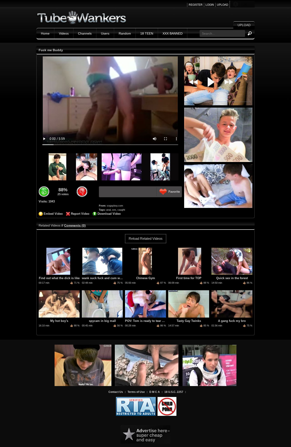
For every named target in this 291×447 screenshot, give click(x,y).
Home (45, 33)
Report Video (80, 213)
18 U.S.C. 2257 (173, 392)
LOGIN (210, 4)
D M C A (154, 392)
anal (108, 209)
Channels (85, 33)
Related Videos (49, 225)
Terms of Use (136, 392)
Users (105, 33)
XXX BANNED (173, 33)
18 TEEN (146, 33)
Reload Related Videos (146, 238)
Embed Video (53, 213)
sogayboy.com (115, 205)
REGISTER (196, 4)
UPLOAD (222, 4)
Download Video (109, 213)
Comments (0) (75, 225)
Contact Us (115, 392)
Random (125, 33)
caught (121, 209)
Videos (64, 33)
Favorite (174, 191)
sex (114, 209)
